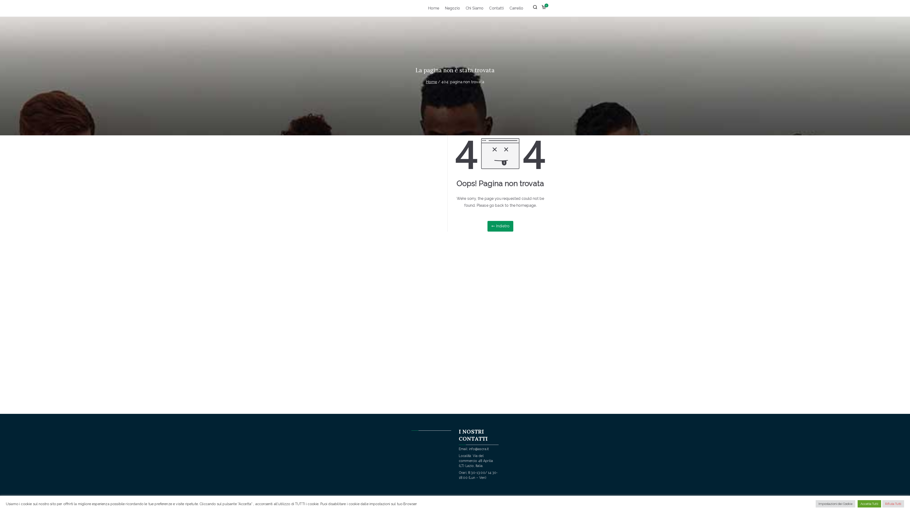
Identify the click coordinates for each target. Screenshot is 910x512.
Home (433, 8)
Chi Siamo (474, 8)
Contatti (496, 8)
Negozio (452, 8)
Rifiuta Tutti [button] (893, 504)
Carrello (516, 8)
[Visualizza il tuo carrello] (543, 8)
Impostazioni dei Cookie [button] (835, 504)
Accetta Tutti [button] (869, 504)
